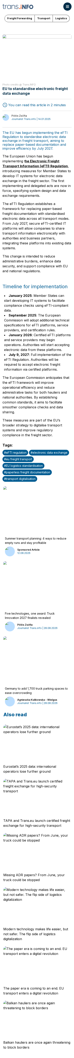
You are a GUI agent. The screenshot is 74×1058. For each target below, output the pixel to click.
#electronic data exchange (49, 452)
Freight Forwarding (19, 18)
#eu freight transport (18, 459)
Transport (43, 18)
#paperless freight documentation (27, 472)
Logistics (61, 18)
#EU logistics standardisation (23, 465)
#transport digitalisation (20, 479)
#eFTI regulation (15, 452)
